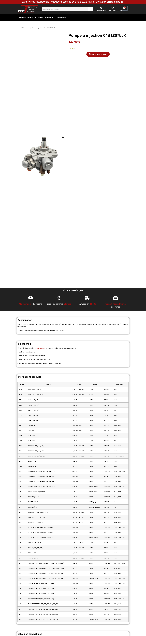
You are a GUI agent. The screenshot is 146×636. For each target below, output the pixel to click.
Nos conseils (61, 17)
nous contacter (40, 348)
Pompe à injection (28, 28)
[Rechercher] (90, 9)
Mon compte (112, 10)
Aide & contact (101, 10)
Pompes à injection (44, 17)
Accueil (19, 28)
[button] (63, 137)
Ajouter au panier (98, 54)
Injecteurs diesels (25, 17)
